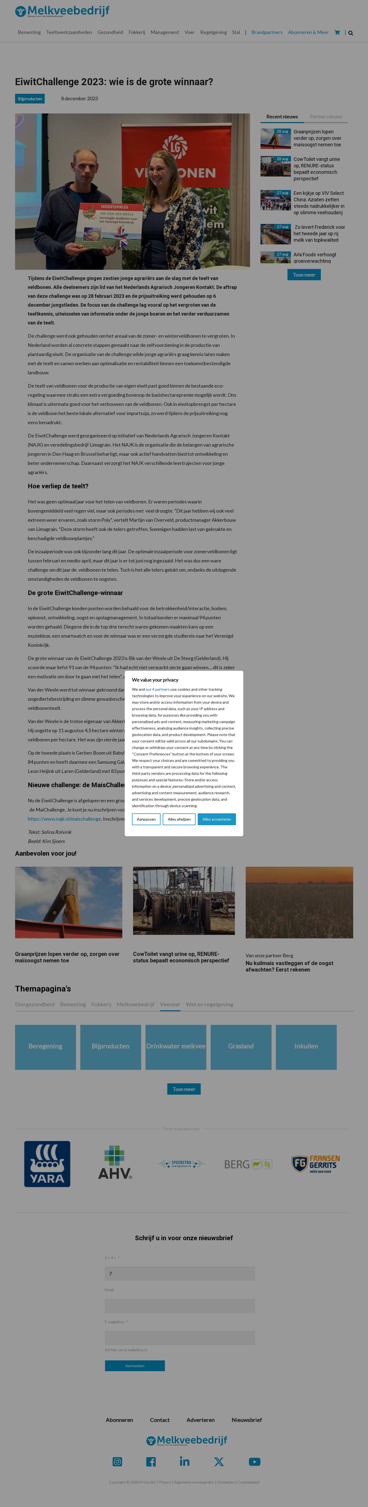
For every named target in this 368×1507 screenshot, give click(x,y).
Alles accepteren (217, 819)
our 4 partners (158, 689)
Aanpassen (146, 819)
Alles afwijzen (179, 819)
